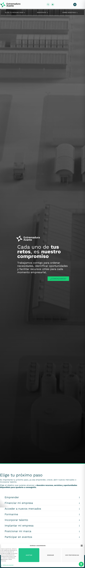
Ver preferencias (72, 555)
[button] (82, 545)
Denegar (50, 555)
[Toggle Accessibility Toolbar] (81, 564)
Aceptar (29, 555)
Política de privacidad (8, 565)
